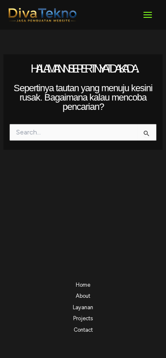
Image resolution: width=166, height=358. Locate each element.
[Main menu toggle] (147, 15)
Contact (83, 330)
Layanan (83, 307)
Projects (83, 318)
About (83, 296)
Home (83, 285)
